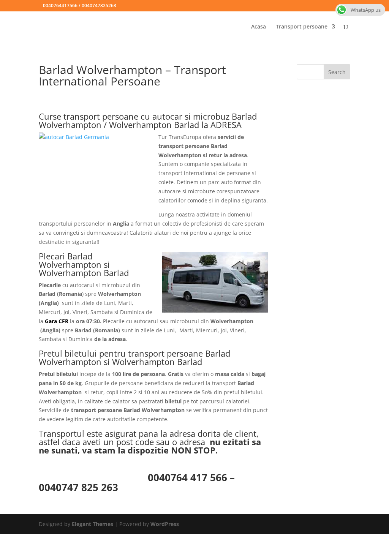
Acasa (258, 27)
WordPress (164, 524)
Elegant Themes (92, 524)
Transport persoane (301, 27)
